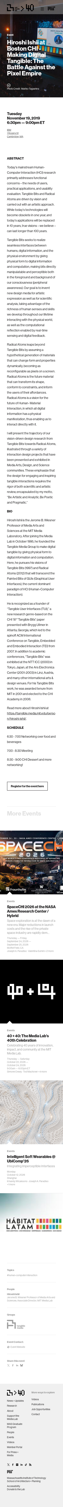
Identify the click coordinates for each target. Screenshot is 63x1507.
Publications (37, 1404)
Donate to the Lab (16, 1489)
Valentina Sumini (36, 951)
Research (12, 1405)
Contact (35, 1414)
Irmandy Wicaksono (17, 1181)
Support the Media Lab (13, 1417)
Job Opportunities (40, 1409)
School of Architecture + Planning (24, 1481)
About (10, 1410)
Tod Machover (30, 1071)
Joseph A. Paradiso (17, 951)
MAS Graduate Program (14, 1425)
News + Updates (15, 1400)
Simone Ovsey (14, 1071)
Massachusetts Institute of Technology (26, 1478)
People (10, 1432)
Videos (10, 1442)
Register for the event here (27, 786)
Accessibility (13, 1486)
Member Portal (14, 1447)
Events (10, 1437)
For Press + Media (13, 1454)
